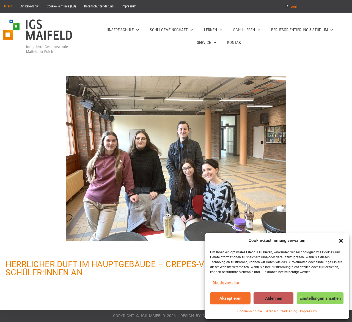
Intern (8, 6)
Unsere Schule (120, 29)
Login (294, 7)
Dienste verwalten (226, 283)
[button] (341, 240)
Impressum (308, 311)
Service (204, 42)
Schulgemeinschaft (169, 29)
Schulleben (244, 29)
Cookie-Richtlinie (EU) (61, 6)
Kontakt (235, 42)
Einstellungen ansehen (320, 298)
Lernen (210, 29)
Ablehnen (273, 298)
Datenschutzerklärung (281, 311)
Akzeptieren (230, 298)
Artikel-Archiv (29, 6)
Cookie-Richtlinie (249, 311)
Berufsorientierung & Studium (299, 29)
